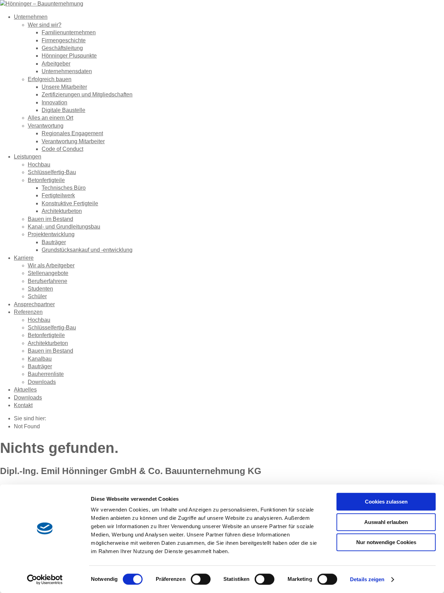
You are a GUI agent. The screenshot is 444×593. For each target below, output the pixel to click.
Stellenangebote (48, 273)
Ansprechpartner (34, 304)
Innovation (54, 102)
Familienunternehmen (69, 32)
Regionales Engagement (72, 133)
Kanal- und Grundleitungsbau (64, 227)
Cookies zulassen (386, 502)
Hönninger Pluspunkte (69, 56)
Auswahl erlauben (386, 522)
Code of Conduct (62, 149)
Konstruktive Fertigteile (70, 203)
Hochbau (39, 164)
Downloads (42, 382)
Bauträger (54, 242)
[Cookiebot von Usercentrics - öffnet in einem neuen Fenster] (45, 579)
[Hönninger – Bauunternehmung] (41, 4)
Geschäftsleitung (62, 48)
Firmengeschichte (64, 40)
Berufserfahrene (47, 281)
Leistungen (27, 157)
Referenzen (28, 312)
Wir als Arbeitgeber (51, 265)
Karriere (24, 258)
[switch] (201, 579)
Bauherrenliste (46, 374)
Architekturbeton (62, 211)
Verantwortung (45, 126)
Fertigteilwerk (58, 195)
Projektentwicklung (51, 234)
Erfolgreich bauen (49, 79)
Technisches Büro (64, 188)
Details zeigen (367, 579)
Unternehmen (31, 17)
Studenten (40, 289)
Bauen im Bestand (50, 219)
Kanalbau (40, 359)
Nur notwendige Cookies (386, 542)
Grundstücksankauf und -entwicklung (87, 250)
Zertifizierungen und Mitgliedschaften (87, 94)
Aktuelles (25, 390)
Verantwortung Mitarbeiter (73, 141)
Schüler (37, 296)
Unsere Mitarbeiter (64, 87)
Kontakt (23, 405)
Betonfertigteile (46, 180)
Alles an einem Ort (50, 118)
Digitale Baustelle (63, 110)
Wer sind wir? (44, 25)
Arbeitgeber (56, 64)
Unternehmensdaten (67, 71)
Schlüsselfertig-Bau (52, 172)
